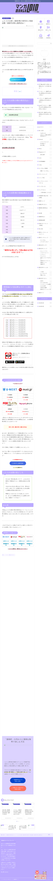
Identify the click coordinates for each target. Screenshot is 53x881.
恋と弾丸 (45, 145)
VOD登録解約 (45, 161)
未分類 (45, 213)
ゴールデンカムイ (45, 241)
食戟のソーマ (45, 262)
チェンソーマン (45, 251)
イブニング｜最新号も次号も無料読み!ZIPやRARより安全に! (45, 100)
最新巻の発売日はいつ (6, 18)
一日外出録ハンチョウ (45, 192)
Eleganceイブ (45, 152)
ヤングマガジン (45, 189)
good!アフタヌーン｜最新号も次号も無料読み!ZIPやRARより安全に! (45, 107)
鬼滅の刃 (45, 264)
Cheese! (45, 139)
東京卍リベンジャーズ (45, 289)
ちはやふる (45, 133)
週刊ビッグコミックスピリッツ (45, 233)
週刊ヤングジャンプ (45, 237)
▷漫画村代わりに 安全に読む (18, 780)
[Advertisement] (17, 180)
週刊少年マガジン (45, 278)
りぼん (45, 164)
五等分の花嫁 (45, 287)
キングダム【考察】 (45, 168)
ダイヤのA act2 (45, 282)
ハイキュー (45, 254)
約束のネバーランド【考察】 (45, 224)
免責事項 (15, 879)
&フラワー (45, 127)
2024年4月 (45, 303)
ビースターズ (45, 273)
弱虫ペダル (45, 275)
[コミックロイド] (26, 13)
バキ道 (45, 271)
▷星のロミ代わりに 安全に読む (17, 788)
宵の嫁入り (45, 143)
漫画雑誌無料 (45, 220)
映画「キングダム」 (45, 170)
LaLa (45, 157)
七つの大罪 (45, 286)
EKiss (45, 148)
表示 (20, 91)
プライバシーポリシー (7, 879)
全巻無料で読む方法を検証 (45, 196)
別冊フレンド (45, 201)
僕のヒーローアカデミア (45, 258)
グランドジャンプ (45, 174)
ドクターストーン (45, 252)
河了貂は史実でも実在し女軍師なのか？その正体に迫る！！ (45, 86)
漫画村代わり (45, 216)
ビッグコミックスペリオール (45, 182)
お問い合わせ (5, 872)
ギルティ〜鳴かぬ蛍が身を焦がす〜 (45, 135)
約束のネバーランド (45, 260)
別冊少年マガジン (45, 204)
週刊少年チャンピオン (45, 268)
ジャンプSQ (45, 177)
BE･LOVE (45, 130)
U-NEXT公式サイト (17, 79)
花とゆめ (45, 228)
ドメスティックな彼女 (45, 284)
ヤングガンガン (45, 186)
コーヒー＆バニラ (45, 141)
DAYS (45, 280)
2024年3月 (45, 306)
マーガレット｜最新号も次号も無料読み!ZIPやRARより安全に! (45, 93)
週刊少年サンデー (45, 245)
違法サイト (45, 292)
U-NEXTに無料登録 (17, 463)
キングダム (45, 240)
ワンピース (45, 256)
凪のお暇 (45, 154)
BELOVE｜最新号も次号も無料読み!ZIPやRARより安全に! (45, 114)
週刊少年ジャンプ (45, 248)
